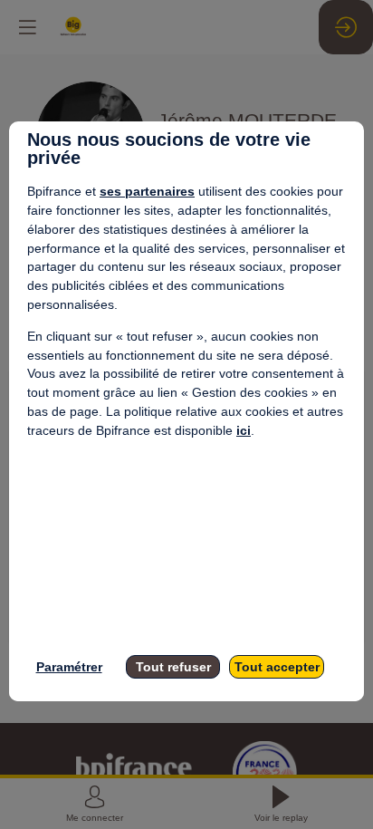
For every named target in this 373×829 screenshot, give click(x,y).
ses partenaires (147, 191)
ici (243, 430)
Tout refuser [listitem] (173, 667)
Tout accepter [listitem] (277, 667)
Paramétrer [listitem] (69, 667)
